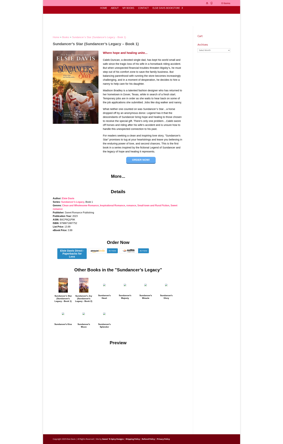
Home (103, 8)
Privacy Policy (163, 439)
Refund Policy (148, 439)
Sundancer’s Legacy (72, 202)
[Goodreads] (211, 4)
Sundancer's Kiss (63, 324)
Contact (143, 8)
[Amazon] (207, 4)
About (115, 8)
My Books (128, 8)
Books (65, 37)
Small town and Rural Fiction (153, 205)
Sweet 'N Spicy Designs (113, 439)
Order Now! (141, 159)
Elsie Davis (68, 198)
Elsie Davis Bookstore (166, 8)
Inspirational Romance (112, 205)
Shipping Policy (133, 439)
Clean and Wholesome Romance (80, 205)
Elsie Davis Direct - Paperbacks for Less (72, 253)
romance (131, 205)
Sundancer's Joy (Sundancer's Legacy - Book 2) (83, 298)
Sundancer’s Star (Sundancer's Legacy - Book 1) (99, 37)
